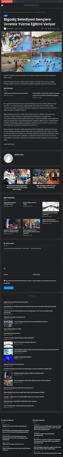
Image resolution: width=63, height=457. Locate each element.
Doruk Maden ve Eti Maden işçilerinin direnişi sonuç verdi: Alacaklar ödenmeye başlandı (30, 306)
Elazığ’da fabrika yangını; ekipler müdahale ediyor (11, 231)
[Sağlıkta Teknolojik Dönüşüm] (8, 359)
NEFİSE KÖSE (10, 28)
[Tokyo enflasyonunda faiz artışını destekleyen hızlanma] (8, 324)
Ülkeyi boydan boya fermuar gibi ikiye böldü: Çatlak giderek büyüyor (24, 392)
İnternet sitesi (36, 274)
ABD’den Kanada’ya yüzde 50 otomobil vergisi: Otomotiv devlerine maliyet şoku (28, 369)
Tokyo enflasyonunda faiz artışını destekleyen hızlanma (31, 321)
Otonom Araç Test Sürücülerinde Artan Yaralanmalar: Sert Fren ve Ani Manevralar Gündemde (37, 1)
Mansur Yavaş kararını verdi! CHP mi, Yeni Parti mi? (50, 220)
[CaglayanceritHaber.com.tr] (31, 5)
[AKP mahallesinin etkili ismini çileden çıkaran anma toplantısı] (31, 224)
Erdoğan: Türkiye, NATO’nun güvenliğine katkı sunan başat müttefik (24, 397)
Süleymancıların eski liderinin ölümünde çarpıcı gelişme (20, 401)
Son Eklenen (31, 296)
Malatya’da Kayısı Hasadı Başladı (14, 364)
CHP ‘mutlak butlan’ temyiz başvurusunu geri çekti (19, 406)
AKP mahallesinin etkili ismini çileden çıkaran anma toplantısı (31, 231)
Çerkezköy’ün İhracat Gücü (12, 333)
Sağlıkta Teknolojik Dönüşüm (22, 357)
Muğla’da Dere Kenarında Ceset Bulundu (16, 93)
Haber (12, 12)
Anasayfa (7, 12)
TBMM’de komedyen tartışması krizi (10, 203)
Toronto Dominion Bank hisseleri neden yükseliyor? (19, 338)
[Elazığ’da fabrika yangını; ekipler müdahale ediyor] (12, 224)
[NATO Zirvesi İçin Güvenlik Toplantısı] (50, 206)
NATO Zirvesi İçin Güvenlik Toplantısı (50, 213)
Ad (5, 268)
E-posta (6, 274)
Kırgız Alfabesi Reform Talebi (29, 203)
